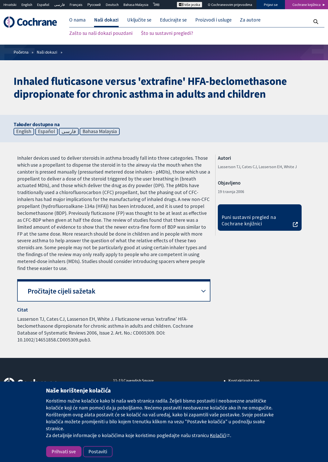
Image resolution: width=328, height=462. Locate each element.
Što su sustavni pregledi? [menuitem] (167, 33)
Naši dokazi (47, 52)
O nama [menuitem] (77, 20)
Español (43, 4)
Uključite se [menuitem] (139, 20)
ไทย (156, 4)
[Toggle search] (315, 21)
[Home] (33, 22)
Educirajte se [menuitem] (173, 20)
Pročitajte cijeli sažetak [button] (61, 291)
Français (76, 4)
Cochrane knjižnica (306, 4)
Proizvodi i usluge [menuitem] (213, 20)
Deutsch (112, 4)
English (27, 4)
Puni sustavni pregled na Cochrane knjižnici (249, 220)
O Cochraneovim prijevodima (230, 4)
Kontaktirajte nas (244, 380)
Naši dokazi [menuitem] (106, 20)
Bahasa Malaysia (136, 4)
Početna (21, 52)
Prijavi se (271, 4)
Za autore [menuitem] (250, 20)
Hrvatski (10, 4)
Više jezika (191, 4)
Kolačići (218, 435)
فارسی (59, 4)
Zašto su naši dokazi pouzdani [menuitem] (100, 33)
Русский (94, 4)
